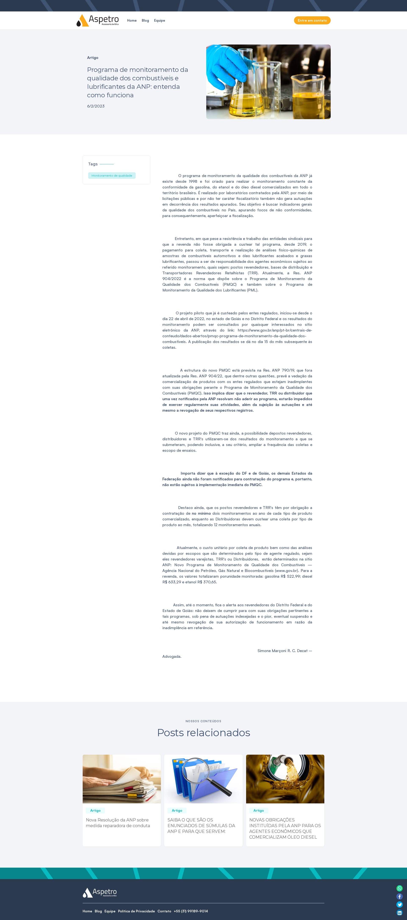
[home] (97, 20)
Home (132, 20)
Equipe (159, 20)
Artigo (92, 57)
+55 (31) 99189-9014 (191, 911)
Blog (145, 20)
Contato (164, 911)
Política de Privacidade (136, 911)
